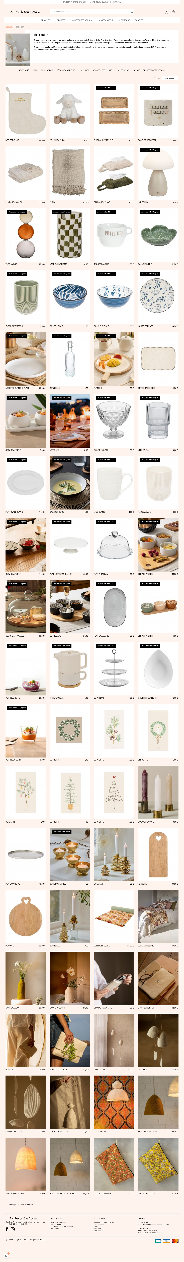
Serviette (54, 760)
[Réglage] (166, 12)
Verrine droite (13, 698)
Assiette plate (145, 326)
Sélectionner (170, 78)
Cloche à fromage (15, 636)
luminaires (47, 42)
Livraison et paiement (58, 1222)
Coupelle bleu (57, 326)
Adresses (97, 1229)
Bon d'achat (98, 1231)
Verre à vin (55, 450)
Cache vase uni (13, 1008)
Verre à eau (143, 450)
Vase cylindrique (58, 264)
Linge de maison (123, 70)
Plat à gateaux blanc (61, 574)
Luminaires (84, 70)
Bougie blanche (146, 822)
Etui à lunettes (146, 1008)
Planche (98, 388)
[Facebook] (6, 1229)
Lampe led (143, 202)
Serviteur (99, 698)
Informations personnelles (104, 1222)
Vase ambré (11, 264)
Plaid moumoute (14, 202)
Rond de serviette (147, 140)
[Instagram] (12, 1229)
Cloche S (142, 1070)
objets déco (151, 40)
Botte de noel (13, 140)
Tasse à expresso (14, 326)
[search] (131, 12)
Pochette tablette (60, 1070)
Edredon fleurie (102, 946)
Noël (35, 70)
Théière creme (56, 698)
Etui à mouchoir (102, 202)
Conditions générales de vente (61, 1226)
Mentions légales (56, 1224)
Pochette (11, 1070)
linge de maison (61, 42)
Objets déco (47, 70)
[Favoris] (32, 119)
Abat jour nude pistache (62, 1193)
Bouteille (55, 388)
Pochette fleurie (102, 1193)
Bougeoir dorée (58, 884)
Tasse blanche (101, 264)
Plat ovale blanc (14, 512)
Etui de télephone (103, 1008)
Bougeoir (99, 884)
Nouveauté (24, 70)
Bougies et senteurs (102, 70)
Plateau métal (13, 884)
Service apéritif (13, 450)
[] (25, 119)
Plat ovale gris (101, 636)
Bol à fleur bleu (102, 326)
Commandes (99, 1224)
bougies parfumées (99, 42)
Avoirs (96, 1226)
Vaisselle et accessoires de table (149, 70)
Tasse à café (144, 512)
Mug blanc (99, 512)
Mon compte (54, 1229)
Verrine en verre (13, 760)
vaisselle (75, 42)
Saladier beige (57, 512)
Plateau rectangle (103, 140)
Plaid (52, 202)
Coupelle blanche (147, 698)
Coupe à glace (101, 450)
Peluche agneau (58, 140)
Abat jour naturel (15, 1193)
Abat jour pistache (148, 1132)
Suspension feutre (59, 1132)
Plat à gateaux (101, 574)
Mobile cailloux (14, 1132)
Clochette (99, 1070)
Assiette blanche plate (17, 388)
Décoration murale (66, 70)
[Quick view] (19, 119)
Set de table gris (146, 388)
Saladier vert (145, 264)
